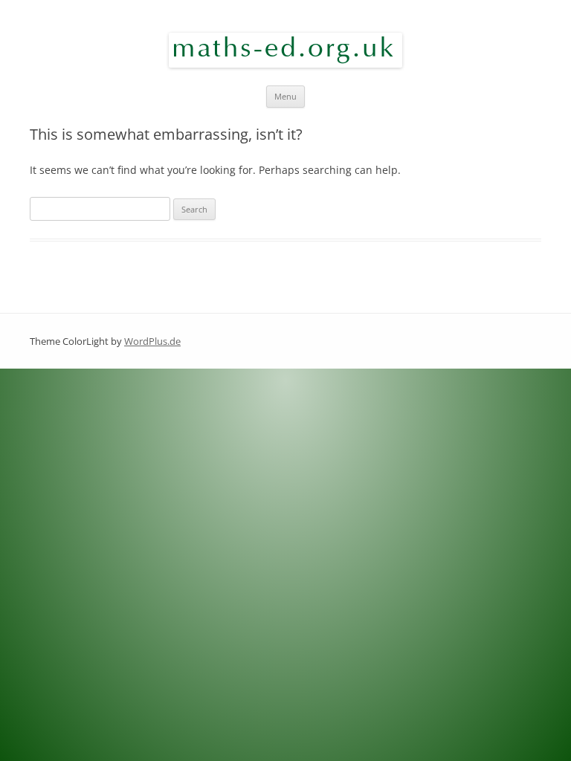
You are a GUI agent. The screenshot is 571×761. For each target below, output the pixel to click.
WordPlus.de (152, 341)
